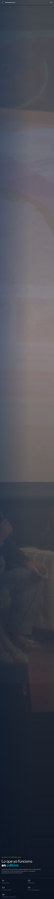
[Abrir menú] (51, 2)
